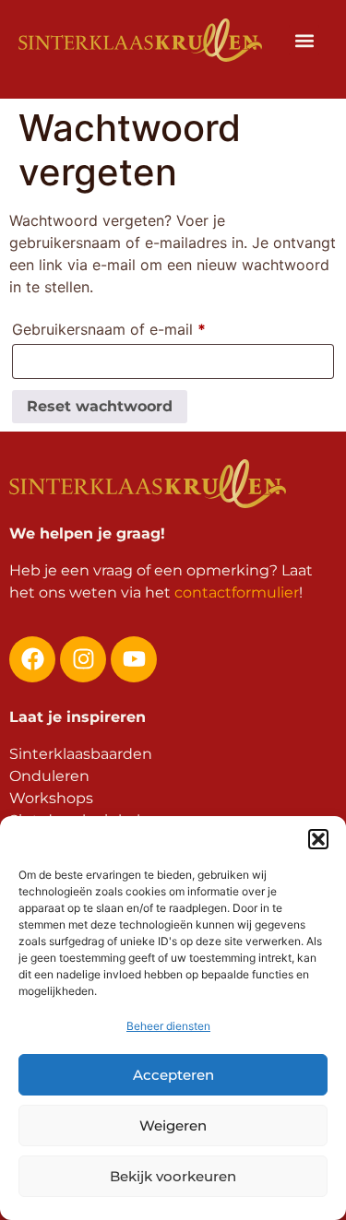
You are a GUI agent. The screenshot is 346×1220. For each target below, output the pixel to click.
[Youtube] (134, 659)
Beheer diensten (168, 1026)
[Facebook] (32, 659)
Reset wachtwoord (100, 406)
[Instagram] (83, 659)
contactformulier (236, 592)
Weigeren (173, 1125)
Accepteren (173, 1075)
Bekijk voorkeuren (173, 1176)
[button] (318, 839)
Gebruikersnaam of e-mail (132, 326)
